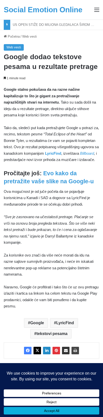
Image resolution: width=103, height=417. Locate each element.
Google (37, 323)
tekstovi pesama (52, 333)
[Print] (75, 350)
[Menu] (96, 11)
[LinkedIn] (46, 350)
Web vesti (29, 36)
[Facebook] (28, 350)
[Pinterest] (56, 350)
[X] (37, 350)
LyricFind (65, 323)
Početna (13, 36)
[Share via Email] (66, 350)
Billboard (87, 153)
